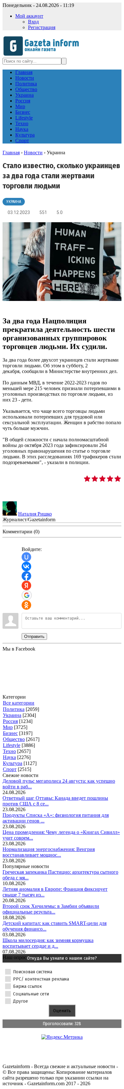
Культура (12, 763)
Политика (13, 709)
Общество (14, 739)
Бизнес (10, 733)
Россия (10, 721)
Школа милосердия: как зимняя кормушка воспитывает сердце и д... (48, 943)
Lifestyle (11, 745)
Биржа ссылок (27, 986)
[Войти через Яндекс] (26, 585)
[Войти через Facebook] (26, 576)
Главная (11, 152)
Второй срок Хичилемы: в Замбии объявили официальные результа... (51, 909)
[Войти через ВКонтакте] (26, 566)
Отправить (34, 636)
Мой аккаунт (29, 16)
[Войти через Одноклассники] (26, 605)
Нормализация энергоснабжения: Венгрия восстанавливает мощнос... (49, 852)
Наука (9, 757)
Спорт (10, 769)
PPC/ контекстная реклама (41, 979)
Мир (8, 727)
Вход (33, 21)
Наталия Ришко (35, 514)
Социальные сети (31, 994)
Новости (33, 152)
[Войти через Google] (27, 595)
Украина (13, 201)
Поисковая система (32, 972)
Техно (9, 751)
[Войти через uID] (26, 557)
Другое (20, 1001)
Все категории (18, 703)
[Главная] (43, 55)
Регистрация (41, 27)
